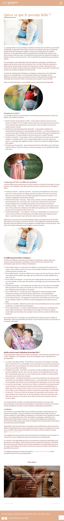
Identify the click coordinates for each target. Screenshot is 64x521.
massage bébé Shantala (41, 451)
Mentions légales (7, 514)
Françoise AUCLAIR (14, 432)
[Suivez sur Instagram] (6, 518)
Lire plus (32, 487)
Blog (48, 514)
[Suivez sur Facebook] (3, 518)
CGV (35, 514)
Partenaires (42, 514)
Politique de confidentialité (23, 514)
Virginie (7, 17)
